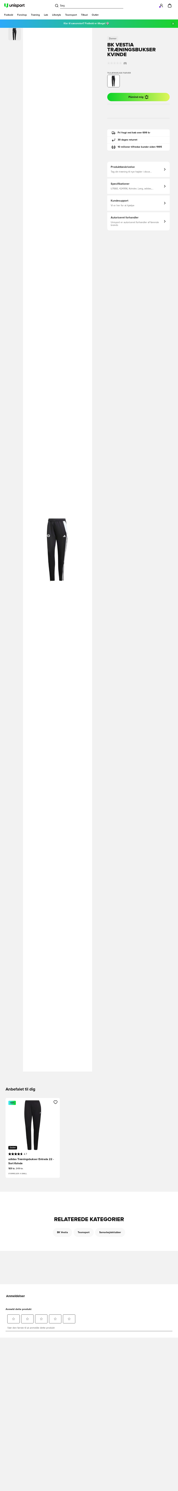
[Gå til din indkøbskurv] (169, 5)
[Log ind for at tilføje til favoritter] (55, 1102)
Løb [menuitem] (46, 15)
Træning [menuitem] (35, 15)
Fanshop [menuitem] (22, 15)
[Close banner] (173, 24)
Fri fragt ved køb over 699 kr (134, 132)
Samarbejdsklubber (110, 1232)
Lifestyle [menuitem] (56, 15)
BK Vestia (62, 1232)
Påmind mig (135, 97)
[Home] (14, 5)
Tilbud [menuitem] (84, 15)
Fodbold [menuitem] (8, 15)
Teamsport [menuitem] (71, 15)
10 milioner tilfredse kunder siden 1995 (140, 147)
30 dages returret (127, 140)
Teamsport (84, 1232)
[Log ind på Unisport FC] (161, 5)
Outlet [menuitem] (95, 15)
